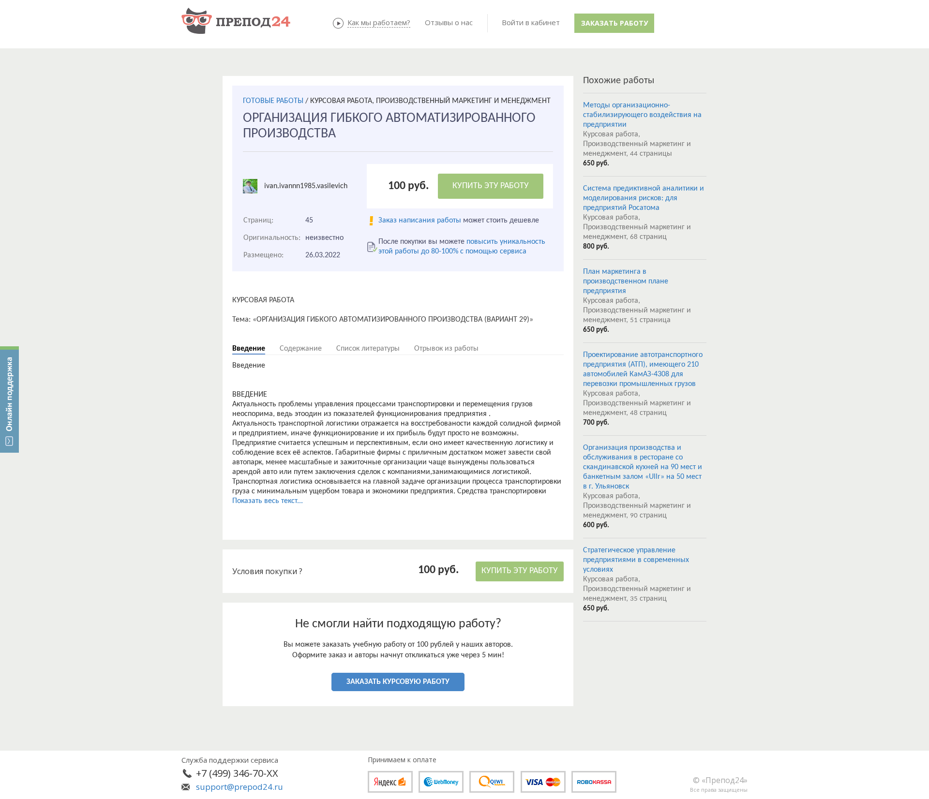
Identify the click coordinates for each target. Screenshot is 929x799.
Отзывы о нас (449, 22)
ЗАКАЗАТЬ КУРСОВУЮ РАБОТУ (398, 682)
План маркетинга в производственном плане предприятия (625, 281)
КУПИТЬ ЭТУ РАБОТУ (490, 186)
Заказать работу (614, 23)
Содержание (301, 349)
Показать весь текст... (267, 501)
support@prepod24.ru (239, 786)
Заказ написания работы (419, 220)
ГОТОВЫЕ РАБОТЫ (273, 101)
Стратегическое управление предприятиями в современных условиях (636, 560)
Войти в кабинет (531, 22)
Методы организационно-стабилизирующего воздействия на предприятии (642, 115)
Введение (248, 349)
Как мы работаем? (378, 22)
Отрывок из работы (446, 349)
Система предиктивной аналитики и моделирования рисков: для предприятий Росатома (643, 198)
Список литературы (368, 349)
